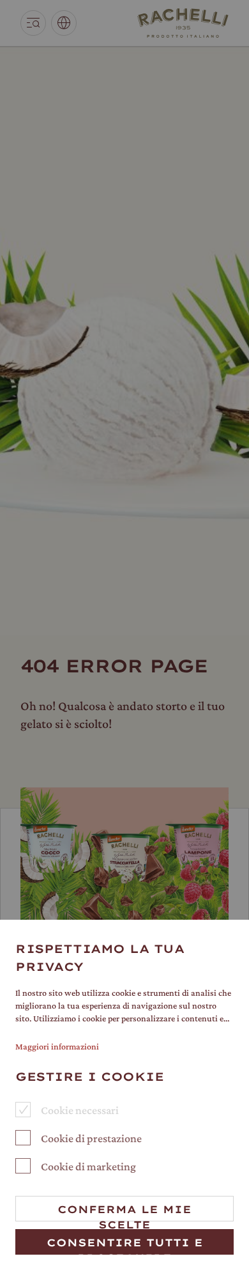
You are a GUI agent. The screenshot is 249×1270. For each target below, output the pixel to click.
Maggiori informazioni (57, 1046)
